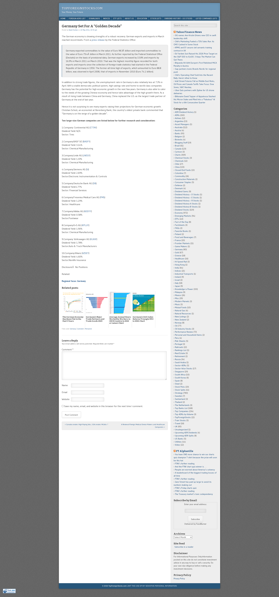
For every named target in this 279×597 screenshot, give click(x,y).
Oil (176, 325)
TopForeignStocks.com (82, 8)
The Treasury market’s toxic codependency (194, 494)
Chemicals (179, 161)
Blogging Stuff (181, 142)
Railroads (179, 347)
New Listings (180, 316)
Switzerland (180, 399)
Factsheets (180, 225)
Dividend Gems (181, 191)
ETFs (177, 219)
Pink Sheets (180, 341)
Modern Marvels (182, 301)
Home (63, 18)
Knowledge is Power (184, 289)
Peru (177, 338)
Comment (80, 329)
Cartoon (178, 151)
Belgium (178, 136)
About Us (129, 18)
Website (65, 399)
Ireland (178, 277)
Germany (73, 329)
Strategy (179, 393)
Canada (178, 148)
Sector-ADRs (180, 365)
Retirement (180, 356)
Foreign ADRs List (77, 18)
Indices (106, 18)
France (178, 240)
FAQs (177, 228)
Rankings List (180, 350)
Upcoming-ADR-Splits (184, 435)
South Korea (180, 377)
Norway (178, 322)
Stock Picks (180, 386)
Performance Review (184, 332)
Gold (177, 252)
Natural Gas (180, 310)
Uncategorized (181, 429)
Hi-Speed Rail (181, 261)
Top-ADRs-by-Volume (184, 414)
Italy (176, 283)
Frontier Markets (182, 243)
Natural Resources (183, 313)
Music (177, 304)
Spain (177, 380)
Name (65, 385)
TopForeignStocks (183, 417)
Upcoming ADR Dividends (186, 432)
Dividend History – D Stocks (187, 194)
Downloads (94, 18)
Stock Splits (180, 390)
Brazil (177, 145)
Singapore (179, 371)
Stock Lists (155, 18)
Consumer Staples (183, 182)
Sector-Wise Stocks (183, 368)
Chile (177, 164)
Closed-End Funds (183, 170)
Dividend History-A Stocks (186, 203)
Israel (177, 280)
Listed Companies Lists (206, 18)
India (177, 267)
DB (94, 183)
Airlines (178, 118)
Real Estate (180, 353)
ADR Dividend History (184, 112)
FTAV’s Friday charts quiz (185, 488)
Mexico (178, 295)
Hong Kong (180, 264)
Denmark (179, 188)
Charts (178, 155)
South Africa (180, 374)
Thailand (178, 402)
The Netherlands (182, 405)
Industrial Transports (184, 274)
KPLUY (85, 225)
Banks (177, 133)
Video (177, 444)
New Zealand (180, 319)
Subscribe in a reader (184, 547)
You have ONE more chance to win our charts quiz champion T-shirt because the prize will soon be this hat (195, 457)
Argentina (179, 121)
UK (176, 426)
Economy (179, 213)
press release (98, 39)
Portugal (178, 344)
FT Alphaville (184, 451)
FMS (102, 197)
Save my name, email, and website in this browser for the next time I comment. (103, 406)
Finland (178, 234)
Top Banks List (181, 408)
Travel (177, 423)
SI (87, 169)
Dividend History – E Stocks (187, 197)
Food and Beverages (184, 237)
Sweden (178, 396)
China (177, 167)
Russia (178, 359)
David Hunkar (73, 30)
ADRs (177, 115)
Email (64, 392)
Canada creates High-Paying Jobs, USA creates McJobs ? (86, 424)
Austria (178, 130)
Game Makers (181, 246)
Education (142, 18)
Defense (178, 185)
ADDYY (87, 211)
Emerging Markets (183, 216)
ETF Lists (117, 18)
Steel (177, 383)
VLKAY (93, 239)
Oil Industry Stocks (183, 328)
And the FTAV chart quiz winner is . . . (191, 466)
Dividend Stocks (182, 209)
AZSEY (85, 253)
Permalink (88, 329)
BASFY (86, 141)
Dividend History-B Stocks (186, 206)
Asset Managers (182, 124)
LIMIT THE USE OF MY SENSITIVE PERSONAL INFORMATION (152, 586)
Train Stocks (180, 420)
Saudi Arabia (180, 362)
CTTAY (93, 127)
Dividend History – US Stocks (178, 18)
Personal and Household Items (188, 335)
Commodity (180, 176)
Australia (179, 127)
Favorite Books (181, 231)
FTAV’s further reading (184, 463)
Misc (177, 298)
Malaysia (178, 292)
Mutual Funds (181, 307)
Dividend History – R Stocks (187, 200)
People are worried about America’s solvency (195, 469)
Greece (178, 255)
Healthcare (179, 258)
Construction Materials (185, 179)
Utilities (178, 441)
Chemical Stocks (182, 158)
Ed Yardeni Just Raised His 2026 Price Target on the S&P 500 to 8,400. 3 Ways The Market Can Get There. (195, 56)
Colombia (179, 173)
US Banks (179, 438)
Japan (177, 286)
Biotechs (179, 139)
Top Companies (181, 411)
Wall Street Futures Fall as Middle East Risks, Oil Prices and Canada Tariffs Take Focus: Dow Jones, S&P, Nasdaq (194, 84)
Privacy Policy (179, 578)
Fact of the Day (181, 222)
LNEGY (86, 155)
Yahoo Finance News (189, 32)
